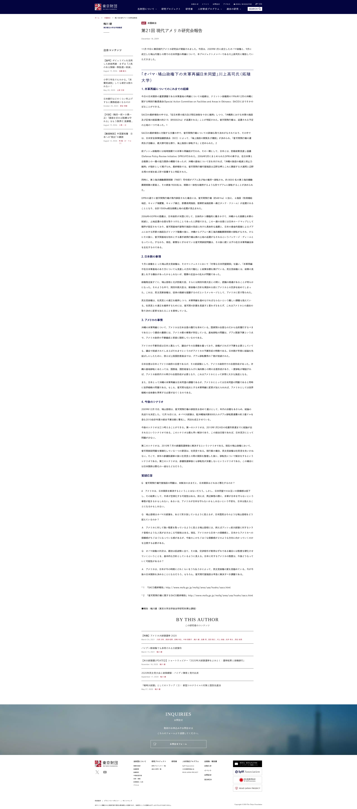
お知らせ (195, 4)
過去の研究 (233, 9)
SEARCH (253, 9)
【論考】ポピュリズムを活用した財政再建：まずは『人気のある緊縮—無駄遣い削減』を (118, 65)
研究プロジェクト (171, 9)
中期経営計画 (137, 775)
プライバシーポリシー (112, 800)
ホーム (97, 18)
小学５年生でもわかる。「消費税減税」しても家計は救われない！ (118, 84)
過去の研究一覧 (156, 769)
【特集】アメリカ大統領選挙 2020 (197, 637)
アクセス (226, 4)
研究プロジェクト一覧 (159, 766)
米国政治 (107, 18)
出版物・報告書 (210, 761)
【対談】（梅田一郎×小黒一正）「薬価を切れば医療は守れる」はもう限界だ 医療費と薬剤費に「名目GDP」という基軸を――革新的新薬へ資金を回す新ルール (118, 119)
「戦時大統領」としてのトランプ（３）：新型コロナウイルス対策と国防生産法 (197, 685)
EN (260, 4)
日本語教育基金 (187, 769)
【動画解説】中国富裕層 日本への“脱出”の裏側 (118, 137)
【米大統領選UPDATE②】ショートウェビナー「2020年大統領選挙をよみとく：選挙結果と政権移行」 (197, 662)
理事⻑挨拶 (136, 766)
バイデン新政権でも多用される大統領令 (197, 650)
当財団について (146, 9)
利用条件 (98, 800)
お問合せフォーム (178, 744)
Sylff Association (188, 766)
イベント (205, 4)
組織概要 (136, 769)
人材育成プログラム (208, 9)
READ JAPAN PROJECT (190, 772)
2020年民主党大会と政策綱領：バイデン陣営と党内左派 (197, 674)
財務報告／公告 (138, 782)
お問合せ (216, 4)
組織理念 (136, 772)
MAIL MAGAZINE (243, 4)
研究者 (189, 9)
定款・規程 (136, 778)
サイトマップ (127, 800)
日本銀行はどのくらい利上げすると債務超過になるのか (118, 102)
